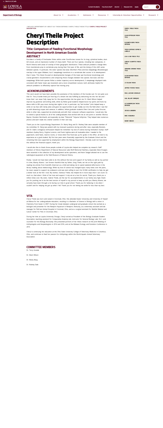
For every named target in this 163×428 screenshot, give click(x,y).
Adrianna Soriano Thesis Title (133, 69)
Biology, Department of (37, 27)
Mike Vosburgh (129, 115)
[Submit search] (157, 7)
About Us (51, 27)
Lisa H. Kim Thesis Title (132, 56)
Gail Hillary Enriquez (132, 98)
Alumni (117, 7)
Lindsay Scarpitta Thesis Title (133, 62)
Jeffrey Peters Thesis (132, 88)
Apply (137, 7)
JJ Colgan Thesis (130, 82)
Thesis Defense (61, 27)
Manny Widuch (129, 121)
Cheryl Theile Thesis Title (78, 27)
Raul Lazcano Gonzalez (132, 93)
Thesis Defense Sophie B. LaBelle (133, 50)
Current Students (94, 7)
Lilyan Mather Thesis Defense (131, 76)
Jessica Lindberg (130, 110)
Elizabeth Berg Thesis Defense (132, 43)
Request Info (128, 7)
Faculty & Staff (107, 7)
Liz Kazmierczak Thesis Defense (132, 104)
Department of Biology (12, 15)
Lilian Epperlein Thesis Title (132, 36)
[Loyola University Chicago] (12, 7)
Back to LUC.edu (11, 1)
